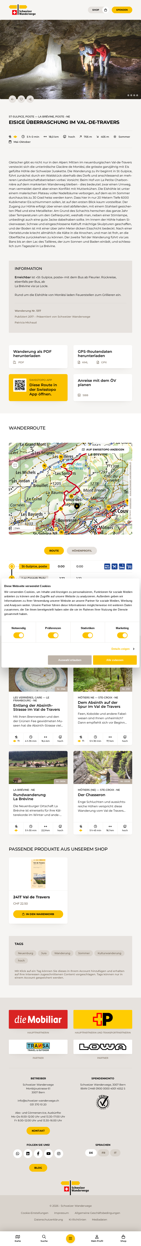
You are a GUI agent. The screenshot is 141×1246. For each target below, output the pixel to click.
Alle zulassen (114, 660)
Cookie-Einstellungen (34, 1213)
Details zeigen (120, 648)
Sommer (124, 136)
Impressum (61, 1213)
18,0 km (54, 136)
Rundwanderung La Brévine (29, 797)
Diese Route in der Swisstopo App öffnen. (43, 389)
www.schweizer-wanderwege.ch (130, 479)
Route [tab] (54, 550)
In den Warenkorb (40, 914)
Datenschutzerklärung (48, 1219)
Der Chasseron (91, 795)
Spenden (122, 9)
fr (103, 1152)
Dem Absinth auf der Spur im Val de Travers (99, 704)
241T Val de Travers (31, 897)
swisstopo (130, 503)
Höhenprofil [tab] (82, 550)
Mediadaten (99, 1219)
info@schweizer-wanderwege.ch (38, 1100)
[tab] (128, 95)
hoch (71, 136)
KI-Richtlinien (77, 1219)
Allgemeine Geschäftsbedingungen (97, 1213)
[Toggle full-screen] (15, 465)
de (91, 1152)
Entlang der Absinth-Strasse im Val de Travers (36, 707)
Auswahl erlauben (69, 660)
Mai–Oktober (22, 141)
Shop (95, 9)
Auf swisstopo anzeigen (105, 449)
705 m (88, 136)
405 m (105, 136)
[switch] (53, 635)
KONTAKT (38, 1130)
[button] (70, 59)
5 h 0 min (33, 136)
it (115, 1152)
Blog (38, 1167)
